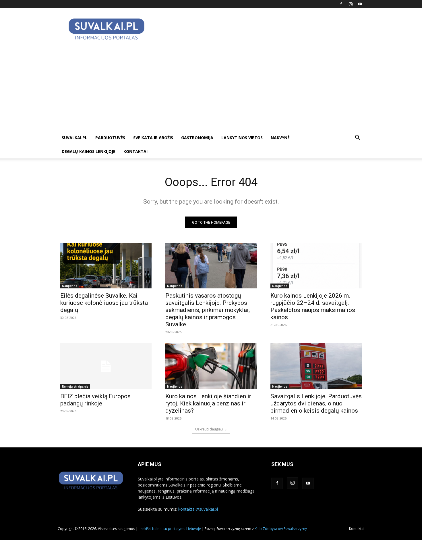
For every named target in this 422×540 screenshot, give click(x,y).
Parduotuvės (110, 137)
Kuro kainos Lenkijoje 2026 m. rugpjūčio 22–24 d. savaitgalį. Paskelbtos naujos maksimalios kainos (312, 306)
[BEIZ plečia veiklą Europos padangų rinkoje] (106, 366)
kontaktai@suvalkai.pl (198, 509)
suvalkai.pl (74, 137)
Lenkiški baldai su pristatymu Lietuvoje (170, 528)
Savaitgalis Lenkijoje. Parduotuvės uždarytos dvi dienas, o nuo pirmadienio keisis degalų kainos (316, 403)
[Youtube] (360, 4)
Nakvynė (280, 137)
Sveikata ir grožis (153, 137)
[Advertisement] (211, 87)
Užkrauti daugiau (209, 429)
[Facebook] (341, 4)
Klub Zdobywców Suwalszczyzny (281, 528)
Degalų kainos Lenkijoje (88, 151)
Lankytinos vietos (242, 137)
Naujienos (69, 286)
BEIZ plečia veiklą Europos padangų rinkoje (95, 400)
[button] (357, 138)
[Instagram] (350, 4)
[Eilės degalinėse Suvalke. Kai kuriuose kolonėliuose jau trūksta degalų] (106, 265)
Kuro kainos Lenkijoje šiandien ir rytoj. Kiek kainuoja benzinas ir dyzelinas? (208, 403)
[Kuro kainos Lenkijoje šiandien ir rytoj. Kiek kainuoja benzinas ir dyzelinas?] (211, 366)
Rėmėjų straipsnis (75, 386)
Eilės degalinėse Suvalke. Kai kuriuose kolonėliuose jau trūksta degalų (104, 302)
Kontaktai (135, 151)
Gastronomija (197, 137)
